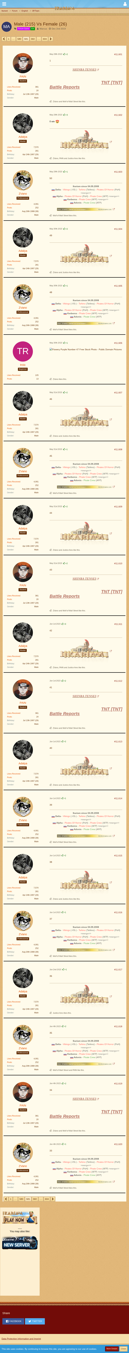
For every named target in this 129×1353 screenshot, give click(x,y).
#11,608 (118, 449)
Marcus (43, 28)
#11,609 (118, 506)
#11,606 (118, 343)
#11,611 (118, 624)
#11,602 (118, 115)
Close (123, 1349)
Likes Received (13, 87)
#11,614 (118, 798)
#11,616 (118, 912)
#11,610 (118, 563)
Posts (9, 90)
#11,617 (118, 969)
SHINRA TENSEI (84, 69)
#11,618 (118, 1026)
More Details (112, 1349)
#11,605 (118, 286)
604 (45, 39)
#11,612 (118, 681)
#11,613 (118, 741)
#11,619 (118, 1083)
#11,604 (118, 229)
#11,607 (118, 392)
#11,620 (118, 1144)
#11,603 (118, 172)
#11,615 (118, 855)
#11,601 (118, 54)
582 (33, 39)
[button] (4, 3)
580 (19, 39)
